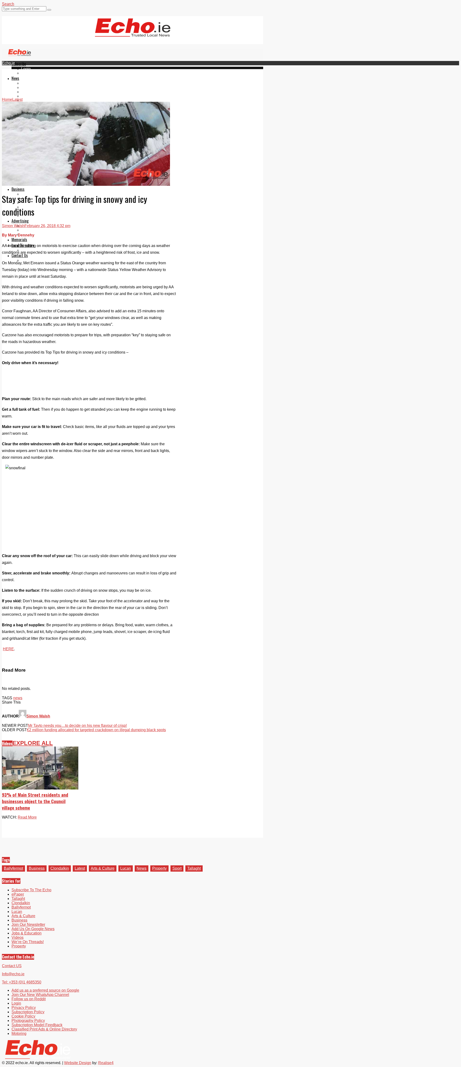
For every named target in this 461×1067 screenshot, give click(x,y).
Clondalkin (30, 87)
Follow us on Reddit (29, 999)
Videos (27, 100)
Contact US (12, 966)
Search (8, 4)
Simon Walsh (13, 226)
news (17, 698)
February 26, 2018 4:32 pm (47, 226)
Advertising (20, 221)
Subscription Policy (28, 1012)
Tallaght (28, 83)
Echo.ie (8, 63)
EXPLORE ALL (32, 743)
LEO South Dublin (36, 207)
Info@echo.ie (13, 974)
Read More (27, 817)
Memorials (19, 239)
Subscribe (19, 64)
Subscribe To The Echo (31, 890)
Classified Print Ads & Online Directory (44, 1029)
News (15, 78)
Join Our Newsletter (28, 924)
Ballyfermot (30, 92)
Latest (80, 868)
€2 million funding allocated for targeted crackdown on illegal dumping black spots (96, 730)
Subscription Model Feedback (37, 1025)
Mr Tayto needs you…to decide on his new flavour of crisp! (77, 725)
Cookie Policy (23, 1016)
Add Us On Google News (33, 929)
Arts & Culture (103, 868)
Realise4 (106, 1063)
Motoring (19, 1033)
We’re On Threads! (28, 942)
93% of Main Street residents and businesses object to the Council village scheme (35, 801)
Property (159, 868)
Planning (28, 230)
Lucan (26, 96)
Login (26, 69)
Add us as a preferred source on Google (45, 990)
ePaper (27, 73)
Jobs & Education (27, 933)
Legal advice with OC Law (43, 216)
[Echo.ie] (132, 33)
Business (18, 189)
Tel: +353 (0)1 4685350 (21, 982)
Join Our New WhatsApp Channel (40, 995)
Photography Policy (28, 1021)
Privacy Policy (24, 1008)
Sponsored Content (37, 211)
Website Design (77, 1063)
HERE (8, 649)
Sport (177, 868)
